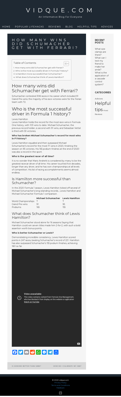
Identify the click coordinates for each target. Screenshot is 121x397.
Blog (69, 26)
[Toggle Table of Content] (65, 63)
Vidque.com (60, 10)
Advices (107, 26)
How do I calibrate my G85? (67, 366)
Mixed (105, 111)
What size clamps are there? (100, 52)
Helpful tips (87, 26)
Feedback (60, 388)
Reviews (54, 26)
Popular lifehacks (29, 26)
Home (6, 26)
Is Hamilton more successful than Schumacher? (38, 74)
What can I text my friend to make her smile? (100, 64)
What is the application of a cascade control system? (102, 78)
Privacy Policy (60, 382)
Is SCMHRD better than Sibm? (26, 366)
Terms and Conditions (60, 385)
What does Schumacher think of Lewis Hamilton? (40, 77)
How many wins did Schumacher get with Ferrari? (39, 67)
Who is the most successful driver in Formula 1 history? (41, 71)
